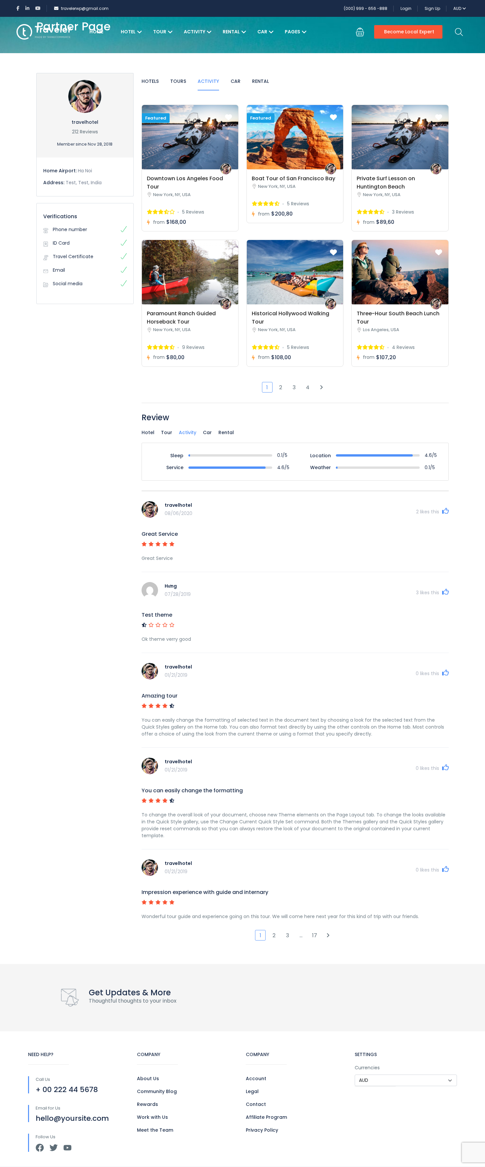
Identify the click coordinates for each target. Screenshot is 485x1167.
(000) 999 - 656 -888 (365, 8)
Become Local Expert (409, 31)
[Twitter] (53, 1148)
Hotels (150, 81)
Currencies (367, 1067)
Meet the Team (155, 1130)
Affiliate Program (266, 1117)
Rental (231, 31)
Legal (252, 1091)
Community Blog (157, 1091)
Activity (194, 31)
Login (406, 8)
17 (314, 935)
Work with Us (152, 1117)
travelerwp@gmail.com (85, 8)
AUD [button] (457, 8)
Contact (256, 1104)
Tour (159, 31)
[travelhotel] (226, 169)
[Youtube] (67, 1148)
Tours (178, 81)
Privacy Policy (262, 1130)
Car (262, 31)
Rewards (147, 1104)
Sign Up (432, 8)
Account (256, 1078)
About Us (148, 1078)
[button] (360, 32)
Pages (292, 31)
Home (96, 31)
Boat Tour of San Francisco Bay (293, 178)
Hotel (128, 31)
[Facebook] (40, 1148)
